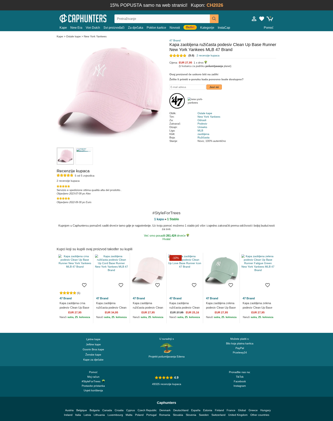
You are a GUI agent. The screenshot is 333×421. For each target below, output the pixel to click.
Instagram (240, 385)
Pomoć (268, 27)
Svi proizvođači (113, 27)
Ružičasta (203, 137)
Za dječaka (135, 27)
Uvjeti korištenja (93, 390)
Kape (63, 27)
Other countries (259, 414)
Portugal (151, 414)
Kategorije (207, 27)
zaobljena (203, 134)
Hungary (265, 410)
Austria (69, 410)
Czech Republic (147, 410)
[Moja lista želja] (261, 18)
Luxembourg (115, 414)
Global (242, 410)
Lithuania (99, 414)
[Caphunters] (93, 18)
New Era (76, 27)
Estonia (207, 410)
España (195, 410)
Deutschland (180, 410)
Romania (164, 414)
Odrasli (202, 120)
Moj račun (93, 376)
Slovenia (191, 414)
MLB (200, 130)
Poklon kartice (156, 27)
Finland (219, 410)
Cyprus (130, 410)
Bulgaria (95, 410)
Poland (139, 414)
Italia (78, 414)
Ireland (68, 414)
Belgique (81, 410)
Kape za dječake (93, 359)
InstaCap (224, 27)
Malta (129, 414)
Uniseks (202, 127)
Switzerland (218, 414)
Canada (107, 410)
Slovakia (178, 414)
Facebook (240, 381)
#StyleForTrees (92, 381)
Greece (253, 410)
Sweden (204, 414)
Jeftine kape (93, 344)
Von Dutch (93, 27)
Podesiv (202, 123)
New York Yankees (95, 36)
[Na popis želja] (84, 285)
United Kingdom (238, 414)
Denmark (165, 410)
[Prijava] (254, 18)
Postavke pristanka (93, 385)
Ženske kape (93, 354)
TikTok (240, 376)
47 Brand (175, 40)
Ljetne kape (93, 339)
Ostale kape (73, 36)
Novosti (175, 27)
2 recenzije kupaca (208, 55)
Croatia (119, 410)
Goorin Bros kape (93, 349)
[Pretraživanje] (214, 18)
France (231, 410)
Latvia (87, 414)
